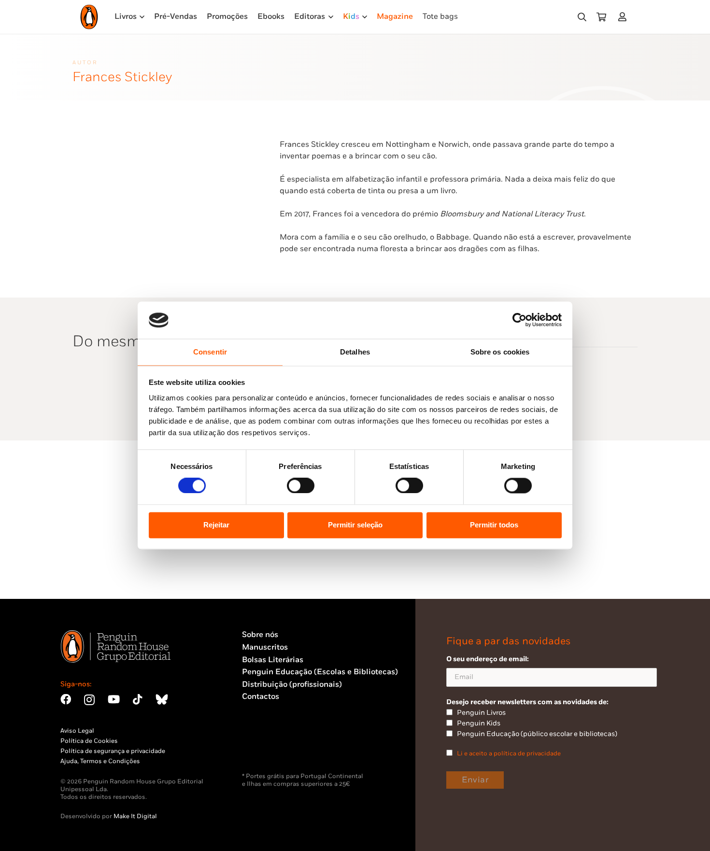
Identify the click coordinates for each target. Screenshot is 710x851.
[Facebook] (65, 699)
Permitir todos (494, 525)
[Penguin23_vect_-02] (271, 747)
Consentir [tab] (210, 352)
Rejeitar (216, 525)
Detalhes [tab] (355, 352)
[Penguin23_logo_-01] (89, 17)
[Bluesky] (162, 699)
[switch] (300, 486)
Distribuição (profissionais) (292, 684)
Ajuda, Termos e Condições (100, 761)
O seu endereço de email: (487, 659)
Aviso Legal (77, 731)
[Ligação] (624, 16)
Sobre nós (260, 634)
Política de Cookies (89, 741)
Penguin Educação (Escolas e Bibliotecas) (320, 672)
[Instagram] (89, 700)
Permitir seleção (355, 525)
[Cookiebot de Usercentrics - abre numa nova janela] (519, 320)
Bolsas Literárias (272, 660)
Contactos (260, 696)
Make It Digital (135, 816)
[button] (582, 17)
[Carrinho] (601, 17)
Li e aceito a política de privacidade (509, 753)
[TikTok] (137, 699)
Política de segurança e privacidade (112, 751)
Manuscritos (265, 647)
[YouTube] (114, 699)
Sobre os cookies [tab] (500, 352)
